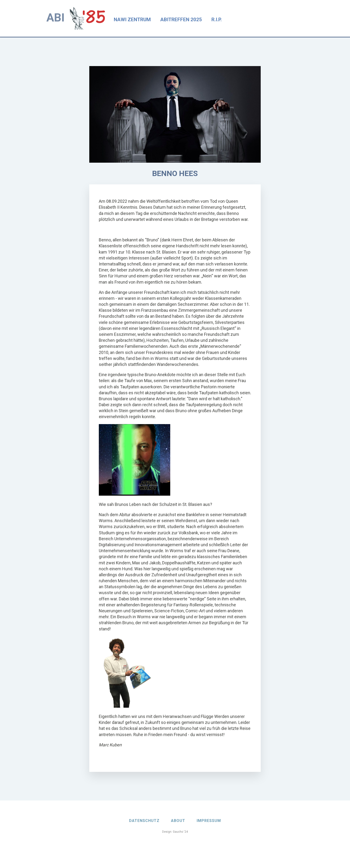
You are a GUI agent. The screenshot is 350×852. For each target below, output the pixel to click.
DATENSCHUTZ (144, 820)
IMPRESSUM (209, 820)
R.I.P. (216, 19)
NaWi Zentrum (132, 19)
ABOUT (178, 820)
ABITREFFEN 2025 (181, 19)
